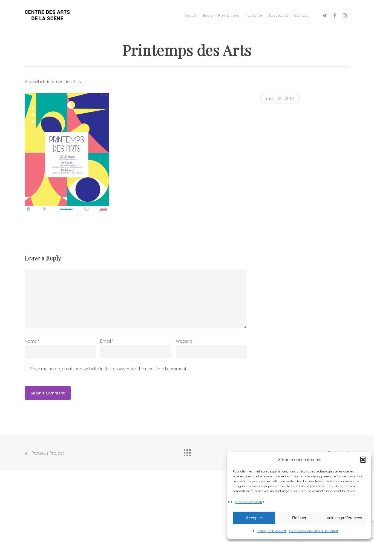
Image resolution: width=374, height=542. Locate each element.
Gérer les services (248, 502)
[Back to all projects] (187, 451)
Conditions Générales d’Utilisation (313, 531)
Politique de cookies (272, 531)
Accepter (254, 517)
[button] (363, 459)
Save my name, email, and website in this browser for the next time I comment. (108, 368)
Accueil (32, 81)
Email (106, 341)
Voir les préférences (344, 517)
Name (32, 341)
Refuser (299, 517)
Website (184, 341)
